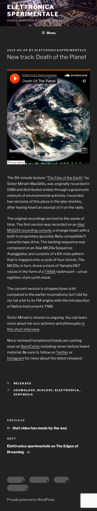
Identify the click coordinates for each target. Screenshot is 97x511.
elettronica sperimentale (33, 11)
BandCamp (30, 346)
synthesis (23, 394)
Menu (51, 33)
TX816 (50, 271)
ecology (45, 390)
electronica (67, 390)
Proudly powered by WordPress (30, 500)
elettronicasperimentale (60, 50)
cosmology (24, 390)
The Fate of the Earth (64, 178)
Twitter (62, 352)
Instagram (15, 358)
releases (23, 383)
